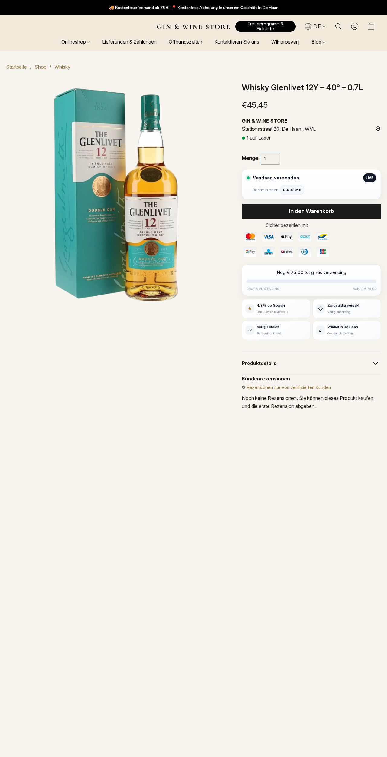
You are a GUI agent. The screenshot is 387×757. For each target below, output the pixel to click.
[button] (194, 26)
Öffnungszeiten (185, 42)
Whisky (62, 67)
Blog (317, 42)
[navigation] (315, 26)
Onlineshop (74, 42)
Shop (41, 67)
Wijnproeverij (285, 42)
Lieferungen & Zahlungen (129, 42)
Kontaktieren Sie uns (236, 42)
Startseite (16, 67)
